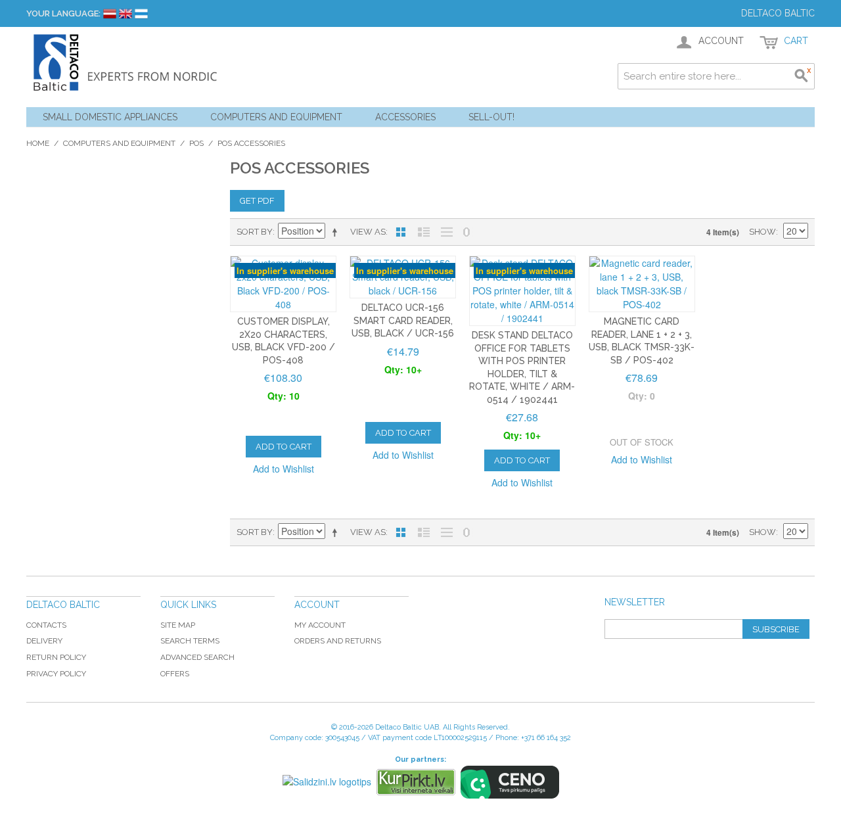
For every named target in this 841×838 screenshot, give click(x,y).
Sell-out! (491, 117)
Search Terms (189, 640)
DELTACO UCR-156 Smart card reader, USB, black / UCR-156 (403, 320)
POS (196, 143)
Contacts (46, 625)
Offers (174, 673)
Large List (447, 232)
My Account (320, 625)
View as (368, 232)
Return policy (56, 657)
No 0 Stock (466, 232)
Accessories (405, 117)
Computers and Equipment (276, 117)
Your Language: (63, 13)
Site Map (177, 625)
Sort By (255, 232)
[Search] (801, 76)
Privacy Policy (56, 673)
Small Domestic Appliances (110, 117)
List (424, 232)
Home (37, 143)
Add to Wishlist (283, 468)
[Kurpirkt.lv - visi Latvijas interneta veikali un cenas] (415, 782)
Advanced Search (197, 657)
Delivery (44, 640)
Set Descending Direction (337, 232)
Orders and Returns (337, 640)
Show (762, 232)
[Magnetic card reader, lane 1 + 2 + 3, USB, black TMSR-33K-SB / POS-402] (642, 284)
